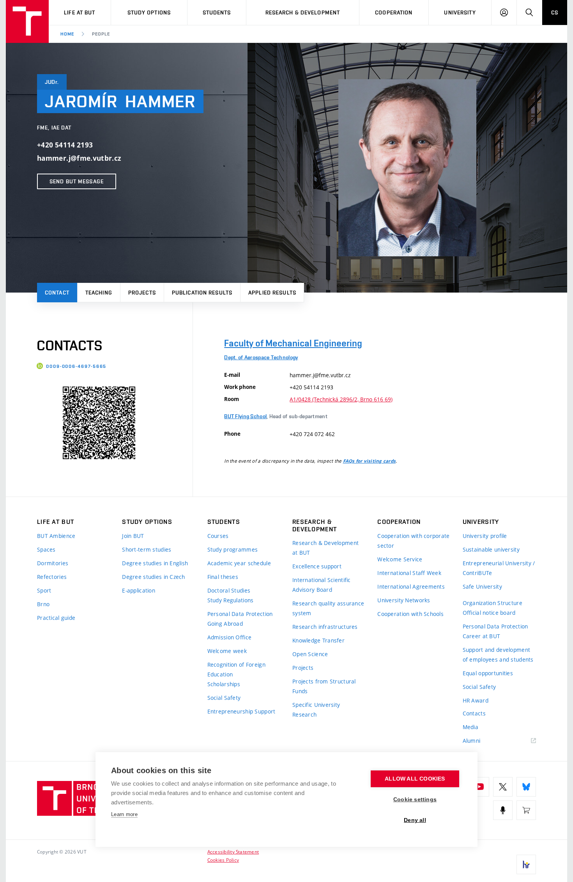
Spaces (46, 549)
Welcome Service (399, 559)
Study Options (149, 12)
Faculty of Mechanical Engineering (293, 343)
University (460, 12)
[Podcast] (503, 810)
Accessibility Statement (233, 851)
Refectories (52, 576)
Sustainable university (491, 549)
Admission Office (229, 637)
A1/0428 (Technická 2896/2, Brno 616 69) (341, 399)
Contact (57, 292)
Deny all (415, 820)
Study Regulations (230, 600)
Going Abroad (225, 623)
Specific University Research (316, 709)
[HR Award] (526, 864)
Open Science (310, 654)
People (101, 34)
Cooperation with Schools (410, 614)
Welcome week (227, 651)
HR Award (475, 700)
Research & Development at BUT (325, 547)
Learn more (124, 814)
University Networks (403, 600)
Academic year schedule (239, 563)
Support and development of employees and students (498, 654)
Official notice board (489, 612)
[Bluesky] (526, 787)
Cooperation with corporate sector (413, 540)
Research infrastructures (325, 626)
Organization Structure (492, 603)
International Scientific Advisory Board (321, 584)
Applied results (272, 292)
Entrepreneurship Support (241, 711)
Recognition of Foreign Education (236, 669)
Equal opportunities (488, 673)
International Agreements (411, 586)
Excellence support (316, 566)
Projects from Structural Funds (324, 686)
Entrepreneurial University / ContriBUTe (499, 568)
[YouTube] (479, 787)
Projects (142, 292)
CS (554, 12)
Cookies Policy (223, 860)
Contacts (474, 713)
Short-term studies (146, 549)
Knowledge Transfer (318, 640)
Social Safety (224, 697)
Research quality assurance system (328, 608)
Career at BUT (481, 636)
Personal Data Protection (240, 614)
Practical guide (56, 617)
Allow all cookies (415, 779)
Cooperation (393, 12)
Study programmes (232, 549)
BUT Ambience (56, 535)
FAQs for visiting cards (369, 461)
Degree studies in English (155, 563)
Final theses (222, 576)
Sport (44, 590)
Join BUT (133, 535)
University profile (485, 535)
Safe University (482, 586)
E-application (138, 590)
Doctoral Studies (228, 590)
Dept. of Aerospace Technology (261, 357)
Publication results (202, 292)
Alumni (472, 740)
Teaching (98, 292)
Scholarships (223, 684)
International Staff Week (409, 573)
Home (67, 34)
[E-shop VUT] (526, 810)
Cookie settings (415, 799)
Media (470, 727)
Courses (218, 535)
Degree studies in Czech (153, 576)
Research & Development (302, 12)
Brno (43, 604)
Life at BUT (79, 12)
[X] (503, 787)
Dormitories (52, 563)
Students (217, 12)
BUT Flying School (245, 416)
